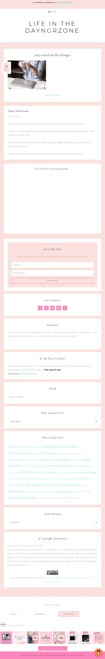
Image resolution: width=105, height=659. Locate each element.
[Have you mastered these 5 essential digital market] (46, 637)
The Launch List (29, 373)
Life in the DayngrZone (52, 27)
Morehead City (67, 478)
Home (11, 478)
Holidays (89, 472)
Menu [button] (54, 12)
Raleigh (41, 492)
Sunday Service (42, 498)
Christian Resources (73, 454)
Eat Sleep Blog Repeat (60, 465)
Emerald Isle (13, 473)
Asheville (13, 446)
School (86, 491)
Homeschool (23, 478)
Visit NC (65, 498)
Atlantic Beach (26, 447)
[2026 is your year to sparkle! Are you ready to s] (19, 637)
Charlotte (60, 454)
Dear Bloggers (75, 460)
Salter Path (76, 492)
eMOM (26, 472)
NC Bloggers (69, 485)
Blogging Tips (55, 446)
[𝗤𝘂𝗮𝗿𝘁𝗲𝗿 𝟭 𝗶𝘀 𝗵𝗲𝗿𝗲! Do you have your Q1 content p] (33, 637)
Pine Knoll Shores (30, 492)
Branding (35, 453)
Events (38, 472)
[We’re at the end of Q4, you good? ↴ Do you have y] (59, 637)
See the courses (65, 2)
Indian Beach (37, 479)
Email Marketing (84, 466)
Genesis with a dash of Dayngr (71, 655)
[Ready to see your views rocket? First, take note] (99, 637)
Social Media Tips (22, 498)
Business (48, 453)
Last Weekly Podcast (51, 479)
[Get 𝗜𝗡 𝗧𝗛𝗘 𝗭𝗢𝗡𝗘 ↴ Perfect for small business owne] (6, 637)
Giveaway (76, 472)
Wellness (75, 498)
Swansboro (54, 498)
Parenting (15, 491)
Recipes (49, 491)
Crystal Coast (58, 459)
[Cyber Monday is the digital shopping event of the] (72, 637)
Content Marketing (37, 459)
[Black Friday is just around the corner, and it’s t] (85, 637)
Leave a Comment (52, 95)
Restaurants (63, 491)
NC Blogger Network (38, 484)
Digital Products (37, 466)
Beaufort (38, 447)
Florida (50, 472)
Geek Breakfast (62, 473)
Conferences (16, 459)
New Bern (84, 485)
